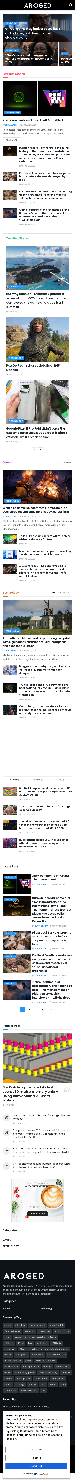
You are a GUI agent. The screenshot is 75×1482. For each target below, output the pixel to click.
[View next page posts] (40, 449)
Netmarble (37, 1354)
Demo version (62, 1330)
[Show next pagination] (51, 1009)
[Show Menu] (4, 5)
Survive (32, 1384)
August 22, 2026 (29, 125)
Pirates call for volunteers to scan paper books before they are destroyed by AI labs (45, 176)
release (47, 1366)
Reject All (36, 1458)
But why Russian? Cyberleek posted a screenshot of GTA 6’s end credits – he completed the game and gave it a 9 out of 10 (35, 300)
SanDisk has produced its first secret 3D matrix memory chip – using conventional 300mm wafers (45, 791)
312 (44, 1009)
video (63, 1384)
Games (65, 54)
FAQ (30, 1342)
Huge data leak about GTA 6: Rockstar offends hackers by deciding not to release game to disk (43, 843)
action (7, 1325)
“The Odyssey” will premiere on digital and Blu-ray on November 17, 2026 (29, 58)
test (43, 1384)
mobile (7, 1354)
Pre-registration (30, 1366)
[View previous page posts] (34, 449)
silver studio (41, 1378)
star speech (58, 1378)
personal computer (45, 1360)
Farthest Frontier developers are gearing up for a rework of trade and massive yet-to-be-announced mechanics (45, 195)
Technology (11, 23)
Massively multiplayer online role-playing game (44, 1348)
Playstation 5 (11, 1366)
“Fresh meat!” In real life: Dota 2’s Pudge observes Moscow (44, 808)
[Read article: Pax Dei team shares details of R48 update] (37, 339)
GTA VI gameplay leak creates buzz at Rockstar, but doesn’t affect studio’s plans (32, 32)
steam (7, 1384)
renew (7, 1372)
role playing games (25, 1372)
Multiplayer (22, 1354)
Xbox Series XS (29, 1390)
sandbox (66, 1372)
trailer (52, 1384)
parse (28, 1360)
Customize (36, 1449)
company (29, 1330)
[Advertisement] (37, 748)
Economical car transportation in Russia (36, 1337)
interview (57, 1342)
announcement (37, 1325)
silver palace (23, 1378)
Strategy (19, 1384)
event (21, 1342)
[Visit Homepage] (37, 5)
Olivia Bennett (12, 125)
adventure (20, 1325)
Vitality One (10, 1390)
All (60, 462)
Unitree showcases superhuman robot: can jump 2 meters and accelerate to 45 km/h (41, 1165)
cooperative (44, 1330)
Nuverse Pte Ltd (12, 1360)
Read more (13, 140)
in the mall (10, 1348)
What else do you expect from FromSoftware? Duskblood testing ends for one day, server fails (36, 510)
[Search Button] (70, 5)
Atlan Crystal (56, 1325)
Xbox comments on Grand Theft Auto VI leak (33, 120)
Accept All (36, 1466)
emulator (9, 1342)
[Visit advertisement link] (37, 1200)
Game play (42, 1342)
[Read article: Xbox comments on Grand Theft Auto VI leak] (37, 98)
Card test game (12, 1330)
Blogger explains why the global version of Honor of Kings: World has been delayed (44, 669)
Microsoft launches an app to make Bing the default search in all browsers (45, 552)
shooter (8, 1378)
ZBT (43, 1390)
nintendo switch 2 (56, 1354)
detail (7, 1337)
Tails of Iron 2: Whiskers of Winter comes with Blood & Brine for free (45, 537)
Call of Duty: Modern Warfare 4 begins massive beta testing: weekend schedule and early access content (45, 710)
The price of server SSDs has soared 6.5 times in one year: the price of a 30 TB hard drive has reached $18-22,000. (44, 825)
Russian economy (48, 1372)
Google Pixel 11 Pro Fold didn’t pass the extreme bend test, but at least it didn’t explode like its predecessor (36, 432)
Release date (62, 1366)
